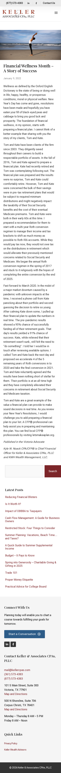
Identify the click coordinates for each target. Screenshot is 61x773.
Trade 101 (11, 572)
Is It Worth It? (13, 504)
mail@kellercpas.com (17, 670)
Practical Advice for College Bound (25, 586)
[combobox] (24, 471)
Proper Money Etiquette (19, 579)
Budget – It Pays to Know (20, 555)
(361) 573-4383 (13, 674)
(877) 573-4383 (13, 678)
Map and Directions (15, 694)
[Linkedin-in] (7, 644)
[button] (56, 12)
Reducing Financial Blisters (21, 497)
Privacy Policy (10, 743)
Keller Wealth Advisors (15, 749)
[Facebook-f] (13, 644)
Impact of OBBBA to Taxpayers (23, 511)
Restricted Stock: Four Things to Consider (30, 528)
